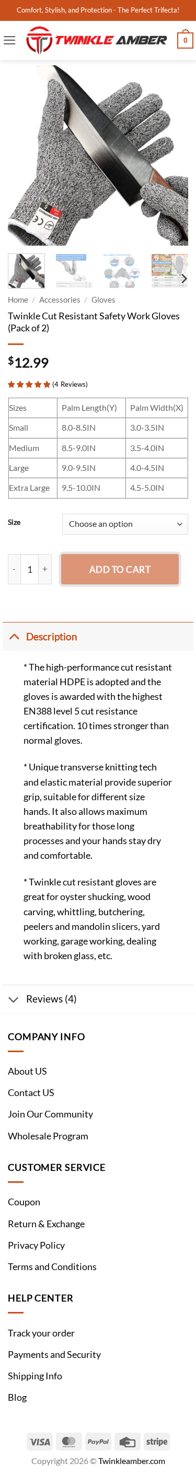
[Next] (171, 155)
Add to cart (120, 569)
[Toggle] (14, 636)
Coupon (24, 1201)
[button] (10, 40)
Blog (17, 1397)
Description (51, 636)
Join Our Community (50, 1114)
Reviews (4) (51, 999)
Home (18, 299)
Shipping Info (35, 1375)
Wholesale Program (48, 1136)
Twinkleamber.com (131, 1461)
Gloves (103, 299)
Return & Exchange (46, 1223)
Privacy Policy (36, 1245)
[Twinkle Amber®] (97, 40)
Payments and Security (54, 1354)
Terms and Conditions (52, 1266)
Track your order (41, 1333)
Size (14, 522)
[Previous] (24, 155)
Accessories (59, 299)
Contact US (31, 1092)
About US (27, 1071)
